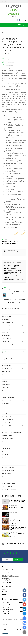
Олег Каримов (6, 371)
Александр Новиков (8, 467)
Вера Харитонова (7, 403)
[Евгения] (6, 293)
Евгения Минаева (7, 435)
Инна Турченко (6, 416)
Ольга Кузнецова (7, 476)
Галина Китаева (6, 313)
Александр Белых (7, 355)
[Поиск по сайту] (23, 25)
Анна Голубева (6, 422)
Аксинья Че (5, 410)
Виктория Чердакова (8, 329)
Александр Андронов (8, 406)
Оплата (4, 589)
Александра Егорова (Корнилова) (11, 432)
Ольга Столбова (6, 390)
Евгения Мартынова (8, 397)
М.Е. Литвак (5, 332)
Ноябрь (23, 31)
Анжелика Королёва (8, 345)
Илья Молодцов (7, 384)
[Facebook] (7, 553)
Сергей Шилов (6, 448)
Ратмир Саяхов (6, 381)
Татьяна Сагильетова (8, 486)
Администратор (6, 445)
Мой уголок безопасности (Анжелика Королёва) (13, 252)
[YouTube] (16, 553)
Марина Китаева (7, 480)
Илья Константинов (7, 322)
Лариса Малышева (7, 419)
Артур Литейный (7, 359)
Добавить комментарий (15, 289)
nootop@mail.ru (6, 572)
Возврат (4, 593)
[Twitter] (10, 553)
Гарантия (4, 594)
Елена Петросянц (7, 368)
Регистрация (12, 302)
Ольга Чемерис (6, 348)
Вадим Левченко (7, 400)
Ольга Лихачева (6, 473)
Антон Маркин (6, 335)
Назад (3, 29)
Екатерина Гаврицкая (8, 470)
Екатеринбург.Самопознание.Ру (12, 604)
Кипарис (5, 613)
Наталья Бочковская (8, 378)
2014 (19, 31)
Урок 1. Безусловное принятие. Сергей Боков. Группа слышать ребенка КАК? (12, 272)
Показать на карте (6, 582)
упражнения (14, 243)
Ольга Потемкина (7, 394)
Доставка (4, 591)
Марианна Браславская (8, 483)
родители (5, 243)
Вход (18, 302)
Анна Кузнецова (6, 365)
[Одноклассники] (13, 553)
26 (3, 32)
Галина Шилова (6, 429)
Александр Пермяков (8, 325)
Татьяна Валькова (7, 464)
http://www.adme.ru (13, 227)
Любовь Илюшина (7, 362)
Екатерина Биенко (7, 438)
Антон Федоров (6, 319)
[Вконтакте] (4, 553)
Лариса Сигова (6, 316)
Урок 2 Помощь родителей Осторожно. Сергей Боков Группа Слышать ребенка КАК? (13, 267)
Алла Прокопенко (7, 413)
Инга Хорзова (6, 457)
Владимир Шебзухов (8, 425)
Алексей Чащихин (7, 341)
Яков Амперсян (6, 387)
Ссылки (20, 602)
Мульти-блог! (6, 351)
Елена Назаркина (7, 461)
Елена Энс (5, 454)
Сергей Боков (6, 451)
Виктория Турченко (7, 441)
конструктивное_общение (11, 241)
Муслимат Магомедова (9, 489)
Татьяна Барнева (7, 338)
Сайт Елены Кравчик (8, 609)
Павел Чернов (6, 374)
